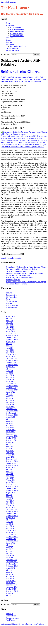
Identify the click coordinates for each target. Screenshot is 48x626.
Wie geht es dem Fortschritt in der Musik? (21, 271)
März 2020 (10, 478)
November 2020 (12, 461)
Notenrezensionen (17, 36)
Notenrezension (11, 307)
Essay (8, 299)
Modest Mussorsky (25, 79)
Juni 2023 (9, 396)
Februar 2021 (10, 455)
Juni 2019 (9, 497)
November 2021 (12, 436)
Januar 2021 (10, 457)
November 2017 (12, 537)
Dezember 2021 (11, 434)
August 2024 (10, 367)
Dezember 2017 (11, 534)
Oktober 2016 (11, 564)
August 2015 (10, 593)
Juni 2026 (9, 321)
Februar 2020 (10, 480)
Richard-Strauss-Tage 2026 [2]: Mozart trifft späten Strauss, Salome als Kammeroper (24, 274)
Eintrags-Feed (11, 616)
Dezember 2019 (11, 484)
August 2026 (10, 316)
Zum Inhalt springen (8, 2)
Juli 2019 (9, 495)
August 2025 (10, 342)
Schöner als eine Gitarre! (21, 71)
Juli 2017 (9, 545)
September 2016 (12, 566)
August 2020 (10, 467)
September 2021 (12, 440)
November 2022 (12, 411)
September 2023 (12, 390)
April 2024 (10, 375)
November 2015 (12, 587)
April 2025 (10, 350)
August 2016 (10, 568)
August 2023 (10, 392)
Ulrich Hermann (35, 81)
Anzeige (9, 293)
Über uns (9, 42)
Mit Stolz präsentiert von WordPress (30, 624)
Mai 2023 (9, 398)
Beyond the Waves (12, 50)
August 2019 (10, 493)
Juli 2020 (9, 469)
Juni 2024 (9, 371)
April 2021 (10, 451)
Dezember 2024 (11, 358)
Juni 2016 (9, 572)
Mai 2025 (9, 348)
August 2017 (10, 543)
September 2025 (12, 339)
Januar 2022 (10, 432)
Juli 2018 (9, 520)
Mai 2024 (9, 373)
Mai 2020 (9, 474)
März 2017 (10, 553)
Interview (9, 303)
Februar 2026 (10, 329)
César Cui (39, 77)
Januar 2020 (10, 482)
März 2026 (10, 327)
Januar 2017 (10, 558)
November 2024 (12, 360)
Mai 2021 (9, 449)
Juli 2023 (9, 394)
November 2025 (12, 335)
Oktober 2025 (11, 337)
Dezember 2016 (11, 560)
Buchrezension (11, 295)
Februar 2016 (10, 581)
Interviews (9, 38)
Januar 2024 (10, 381)
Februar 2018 (10, 530)
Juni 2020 (9, 472)
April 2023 (10, 400)
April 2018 (10, 526)
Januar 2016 (10, 583)
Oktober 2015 (11, 589)
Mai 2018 (9, 524)
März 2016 (10, 579)
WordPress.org (11, 620)
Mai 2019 (9, 499)
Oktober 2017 (11, 539)
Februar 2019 (10, 505)
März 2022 (10, 428)
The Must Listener (12, 48)
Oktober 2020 (11, 463)
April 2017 (10, 551)
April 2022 (10, 425)
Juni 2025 (9, 346)
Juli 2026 (9, 319)
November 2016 (12, 562)
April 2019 (10, 501)
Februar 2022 (10, 430)
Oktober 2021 (11, 438)
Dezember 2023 (11, 384)
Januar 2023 (10, 407)
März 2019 (10, 503)
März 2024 (10, 377)
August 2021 (10, 442)
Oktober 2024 (11, 363)
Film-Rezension (11, 301)
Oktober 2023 (11, 388)
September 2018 (12, 516)
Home (8, 23)
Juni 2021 (9, 446)
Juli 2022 (9, 419)
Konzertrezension (12, 305)
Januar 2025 (10, 356)
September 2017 (12, 541)
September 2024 (12, 365)
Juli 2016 (9, 570)
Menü (4, 19)
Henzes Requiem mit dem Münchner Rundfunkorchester (19, 279)
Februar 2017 (10, 555)
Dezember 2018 (11, 509)
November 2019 (12, 486)
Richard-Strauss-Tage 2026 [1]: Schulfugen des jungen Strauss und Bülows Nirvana (26, 283)
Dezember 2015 (11, 585)
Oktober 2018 (11, 514)
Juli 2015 (9, 595)
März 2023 (10, 402)
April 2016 (10, 576)
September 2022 (12, 415)
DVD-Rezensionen (17, 31)
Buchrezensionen (16, 34)
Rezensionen (10, 25)
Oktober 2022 (11, 413)
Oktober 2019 (11, 488)
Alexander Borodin (27, 77)
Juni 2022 (9, 421)
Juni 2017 (9, 547)
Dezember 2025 (11, 333)
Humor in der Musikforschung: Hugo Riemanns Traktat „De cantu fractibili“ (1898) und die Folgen (26, 268)
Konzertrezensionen (17, 29)
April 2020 (10, 476)
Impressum (10, 44)
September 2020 (12, 465)
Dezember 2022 (11, 409)
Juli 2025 (9, 344)
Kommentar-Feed (12, 618)
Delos (3, 79)
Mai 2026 (9, 323)
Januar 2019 (10, 507)
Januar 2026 (10, 331)
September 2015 (12, 591)
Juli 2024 (9, 369)
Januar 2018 (10, 532)
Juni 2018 (9, 522)
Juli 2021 (9, 444)
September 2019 (12, 490)
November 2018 (12, 511)
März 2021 (10, 453)
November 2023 (12, 386)
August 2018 (10, 518)
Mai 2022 (9, 423)
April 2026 (10, 325)
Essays (8, 40)
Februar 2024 (10, 379)
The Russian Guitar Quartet (19, 81)
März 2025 (10, 352)
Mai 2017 (9, 549)
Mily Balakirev (11, 79)
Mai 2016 (9, 574)
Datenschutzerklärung (18, 46)
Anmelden (9, 614)
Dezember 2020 (11, 459)
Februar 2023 (10, 404)
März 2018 (10, 528)
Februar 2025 (10, 354)
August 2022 (10, 417)
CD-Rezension (15, 27)
